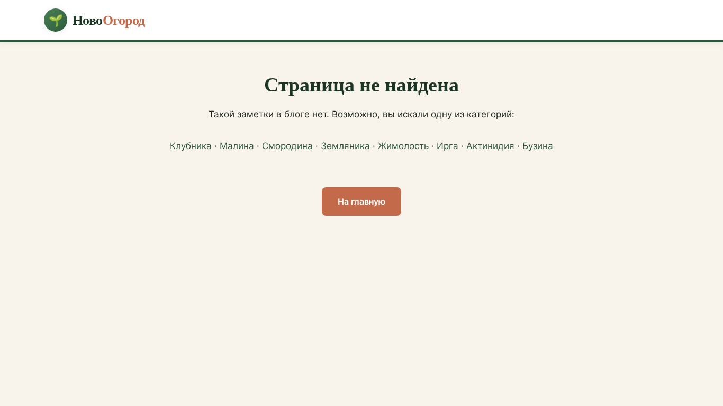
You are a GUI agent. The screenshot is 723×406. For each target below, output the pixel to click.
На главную (361, 201)
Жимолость (403, 146)
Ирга (447, 146)
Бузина (537, 146)
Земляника (345, 146)
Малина (237, 146)
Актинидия (490, 146)
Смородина (287, 146)
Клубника (191, 146)
